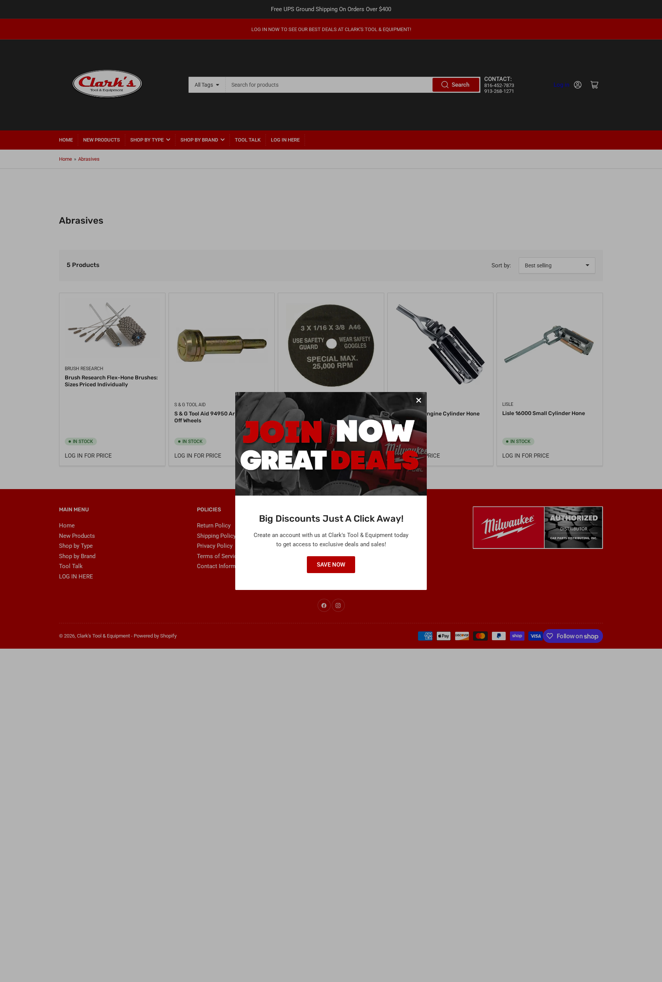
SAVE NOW (331, 564)
